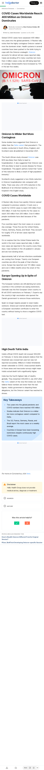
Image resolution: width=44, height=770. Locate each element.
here (28, 474)
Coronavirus (21, 8)
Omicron (32, 52)
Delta (7, 382)
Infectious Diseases (8, 8)
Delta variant (19, 145)
